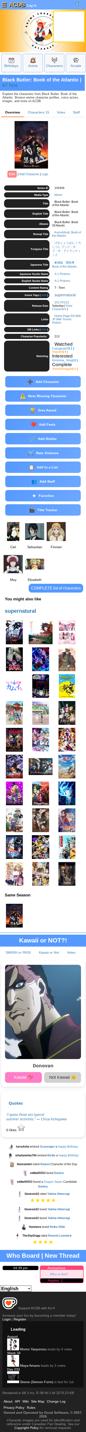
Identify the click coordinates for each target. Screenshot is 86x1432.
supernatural (65, 295)
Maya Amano (29, 1365)
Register (20, 1319)
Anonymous (56, 1268)
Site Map (37, 1401)
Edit (12, 174)
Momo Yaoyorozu (33, 1349)
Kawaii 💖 (23, 1077)
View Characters (62, 307)
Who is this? (59, 1274)
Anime (33, 66)
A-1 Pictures (62, 274)
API (17, 1401)
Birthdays (11, 66)
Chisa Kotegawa (54, 1119)
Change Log (56, 1401)
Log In (31, 5)
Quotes (16, 1103)
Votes (61, 112)
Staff (76, 112)
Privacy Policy (14, 1407)
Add (44, 295)
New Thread (62, 1255)
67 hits (10, 85)
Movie (58, 195)
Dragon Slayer (53, 1181)
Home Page (62, 316)
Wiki (25, 1401)
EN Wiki (76, 316)
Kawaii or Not (49, 952)
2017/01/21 (61, 302)
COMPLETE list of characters (56, 588)
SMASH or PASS (18, 952)
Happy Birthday (68, 1146)
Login (6, 1319)
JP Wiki (57, 319)
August (12, 1336)
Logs (45, 174)
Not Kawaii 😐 (62, 1077)
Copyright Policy (26, 1428)
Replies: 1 (55, 1280)
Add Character (29, 174)
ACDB (17, 4)
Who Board (23, 1255)
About (8, 1401)
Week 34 (14, 1353)
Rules (31, 1407)
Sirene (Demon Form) (36, 1382)
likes (11, 1130)
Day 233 (13, 1369)
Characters (54, 66)
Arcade (75, 66)
